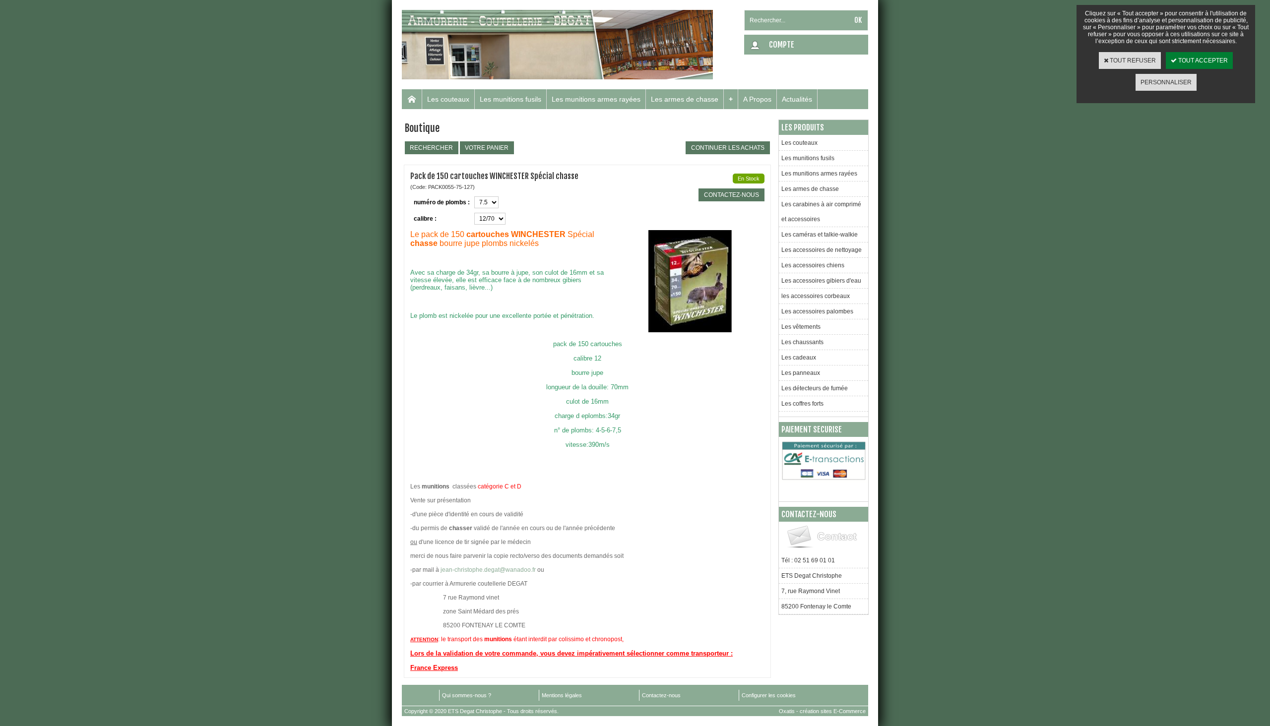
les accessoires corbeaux (815, 296)
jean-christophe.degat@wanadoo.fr (488, 569)
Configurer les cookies (769, 695)
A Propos (757, 99)
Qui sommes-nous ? (466, 695)
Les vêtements (801, 326)
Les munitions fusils (510, 99)
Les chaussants (802, 342)
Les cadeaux (798, 357)
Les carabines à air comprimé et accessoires (821, 212)
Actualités (797, 99)
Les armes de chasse (684, 99)
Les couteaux (448, 99)
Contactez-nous (661, 695)
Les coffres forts (802, 403)
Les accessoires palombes (817, 311)
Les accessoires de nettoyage (821, 249)
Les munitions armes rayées (596, 99)
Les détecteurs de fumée (814, 388)
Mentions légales (562, 695)
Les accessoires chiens (812, 265)
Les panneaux (800, 372)
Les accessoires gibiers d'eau (821, 280)
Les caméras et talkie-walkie (819, 234)
